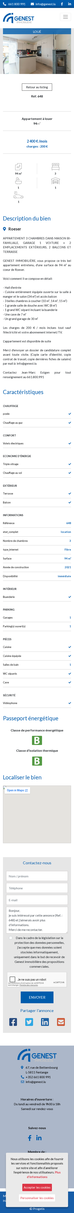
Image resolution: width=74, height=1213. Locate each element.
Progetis (39, 1208)
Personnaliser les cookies (37, 1198)
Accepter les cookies (37, 1187)
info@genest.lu (46, 4)
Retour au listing (37, 87)
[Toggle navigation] (65, 17)
